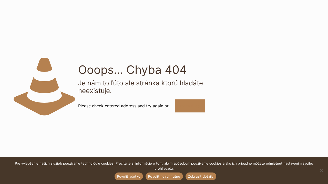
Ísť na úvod (190, 105)
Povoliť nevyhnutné (164, 176)
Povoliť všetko (129, 176)
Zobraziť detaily (201, 176)
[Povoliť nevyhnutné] (321, 170)
